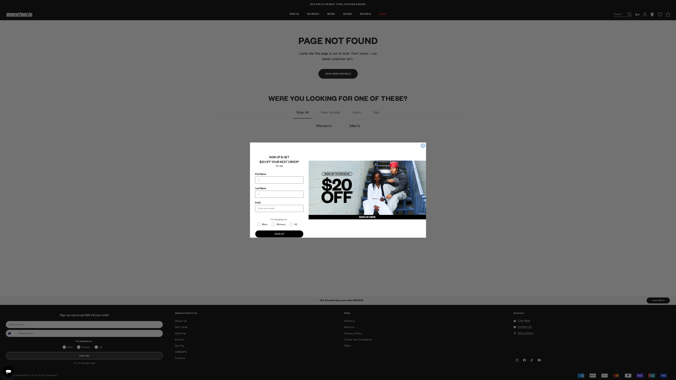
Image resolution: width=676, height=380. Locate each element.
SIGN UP (279, 233)
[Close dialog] (423, 145)
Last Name (260, 188)
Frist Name (260, 174)
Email (258, 202)
